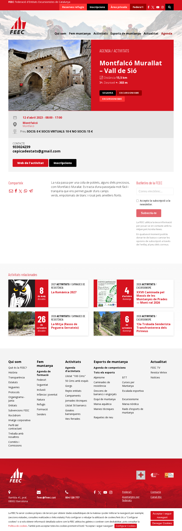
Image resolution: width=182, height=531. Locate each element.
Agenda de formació (44, 373)
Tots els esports (104, 372)
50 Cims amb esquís (76, 380)
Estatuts (13, 382)
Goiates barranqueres (73, 412)
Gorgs (68, 385)
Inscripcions (97, 7)
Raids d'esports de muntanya (132, 410)
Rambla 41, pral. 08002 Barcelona (18, 499)
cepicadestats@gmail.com (36, 151)
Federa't (138, 7)
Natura (41, 399)
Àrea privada (119, 7)
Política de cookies (17, 525)
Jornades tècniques (76, 400)
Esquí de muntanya (105, 399)
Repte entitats (73, 390)
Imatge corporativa (19, 420)
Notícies (155, 377)
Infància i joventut (47, 394)
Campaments (73, 395)
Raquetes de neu (103, 417)
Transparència (16, 377)
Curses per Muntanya (128, 384)
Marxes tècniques (104, 409)
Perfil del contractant (15, 426)
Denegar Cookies (162, 523)
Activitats (121, 50)
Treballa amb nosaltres (15, 435)
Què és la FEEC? (17, 367)
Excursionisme (129, 92)
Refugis (41, 404)
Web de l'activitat (30, 163)
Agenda (166, 33)
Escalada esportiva (133, 390)
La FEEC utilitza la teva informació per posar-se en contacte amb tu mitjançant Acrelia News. (154, 226)
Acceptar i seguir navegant (162, 515)
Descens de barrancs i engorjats (105, 392)
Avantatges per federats (131, 498)
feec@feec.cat (46, 497)
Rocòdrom (14, 415)
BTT (124, 377)
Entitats (12, 405)
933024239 (21, 146)
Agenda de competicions (110, 367)
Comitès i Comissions (15, 443)
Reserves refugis (73, 7)
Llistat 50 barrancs (75, 405)
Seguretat (42, 384)
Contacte (156, 492)
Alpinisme (99, 377)
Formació (42, 409)
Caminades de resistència (102, 384)
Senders (41, 414)
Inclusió (41, 389)
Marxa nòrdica (130, 404)
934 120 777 (72, 497)
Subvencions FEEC (18, 410)
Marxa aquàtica (102, 404)
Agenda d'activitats (72, 369)
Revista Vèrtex (159, 372)
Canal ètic (156, 497)
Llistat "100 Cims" (75, 376)
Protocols (14, 392)
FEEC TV (155, 367)
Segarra (107, 92)
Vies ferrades (72, 418)
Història (12, 372)
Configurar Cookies (125, 525)
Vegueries (14, 387)
